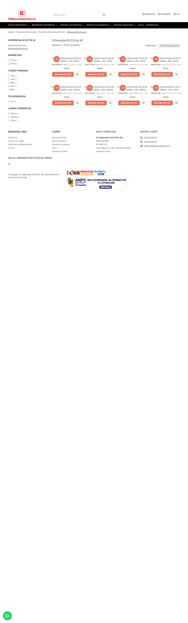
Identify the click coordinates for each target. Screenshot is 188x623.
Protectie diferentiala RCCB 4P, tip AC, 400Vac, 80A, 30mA (166, 59)
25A (12, 79)
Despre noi (152, 25)
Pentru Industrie (124, 25)
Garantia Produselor (61, 144)
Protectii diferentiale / (27, 32)
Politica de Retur (59, 141)
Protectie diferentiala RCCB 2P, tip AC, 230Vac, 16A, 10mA (166, 88)
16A (12, 75)
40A (12, 82)
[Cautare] (103, 14)
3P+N (13, 63)
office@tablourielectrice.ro (157, 145)
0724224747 (150, 141)
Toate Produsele (17, 25)
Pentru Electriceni (71, 25)
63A (12, 86)
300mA (14, 117)
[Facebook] (9, 163)
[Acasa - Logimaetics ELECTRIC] (22, 15)
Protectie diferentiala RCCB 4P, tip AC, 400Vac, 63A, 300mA (133, 88)
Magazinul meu (17, 131)
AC (12, 101)
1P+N (13, 60)
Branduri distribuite (44, 25)
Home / (12, 32)
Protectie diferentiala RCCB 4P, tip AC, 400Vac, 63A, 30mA (133, 59)
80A (12, 89)
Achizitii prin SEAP (60, 151)
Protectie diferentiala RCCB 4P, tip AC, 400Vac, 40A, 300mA (66, 88)
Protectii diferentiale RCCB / (53, 32)
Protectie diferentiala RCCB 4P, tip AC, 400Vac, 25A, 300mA (99, 88)
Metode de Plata (59, 137)
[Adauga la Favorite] (77, 74)
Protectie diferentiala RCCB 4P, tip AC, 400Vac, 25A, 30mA (66, 59)
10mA (13, 120)
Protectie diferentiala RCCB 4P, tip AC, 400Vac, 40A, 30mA (99, 59)
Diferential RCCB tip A (17, 45)
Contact (11, 148)
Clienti (56, 131)
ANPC (54, 148)
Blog (141, 25)
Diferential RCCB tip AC (18, 48)
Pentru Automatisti (98, 25)
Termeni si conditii (16, 141)
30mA (13, 113)
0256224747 (150, 137)
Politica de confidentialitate (20, 144)
